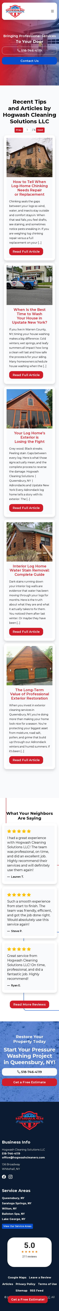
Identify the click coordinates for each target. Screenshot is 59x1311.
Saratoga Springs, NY (16, 1203)
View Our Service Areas (17, 1226)
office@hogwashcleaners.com (23, 1157)
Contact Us (29, 61)
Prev (18, 130)
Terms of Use (47, 1284)
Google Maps (17, 1277)
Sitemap (21, 1290)
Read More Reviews (29, 1004)
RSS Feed (36, 1290)
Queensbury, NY (13, 1198)
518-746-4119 (31, 50)
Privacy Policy (25, 1284)
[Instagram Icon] (10, 1177)
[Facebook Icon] (4, 1177)
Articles (7, 1284)
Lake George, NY (13, 1219)
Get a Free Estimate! (27, 1299)
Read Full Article (26, 251)
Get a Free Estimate (29, 1082)
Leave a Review (40, 1277)
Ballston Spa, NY (13, 1213)
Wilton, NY (9, 1208)
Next (40, 130)
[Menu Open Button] (51, 11)
